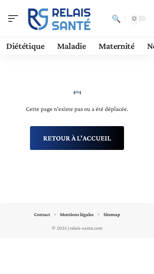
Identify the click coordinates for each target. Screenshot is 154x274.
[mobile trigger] (15, 18)
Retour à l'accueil (77, 138)
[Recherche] (116, 18)
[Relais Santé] (59, 18)
